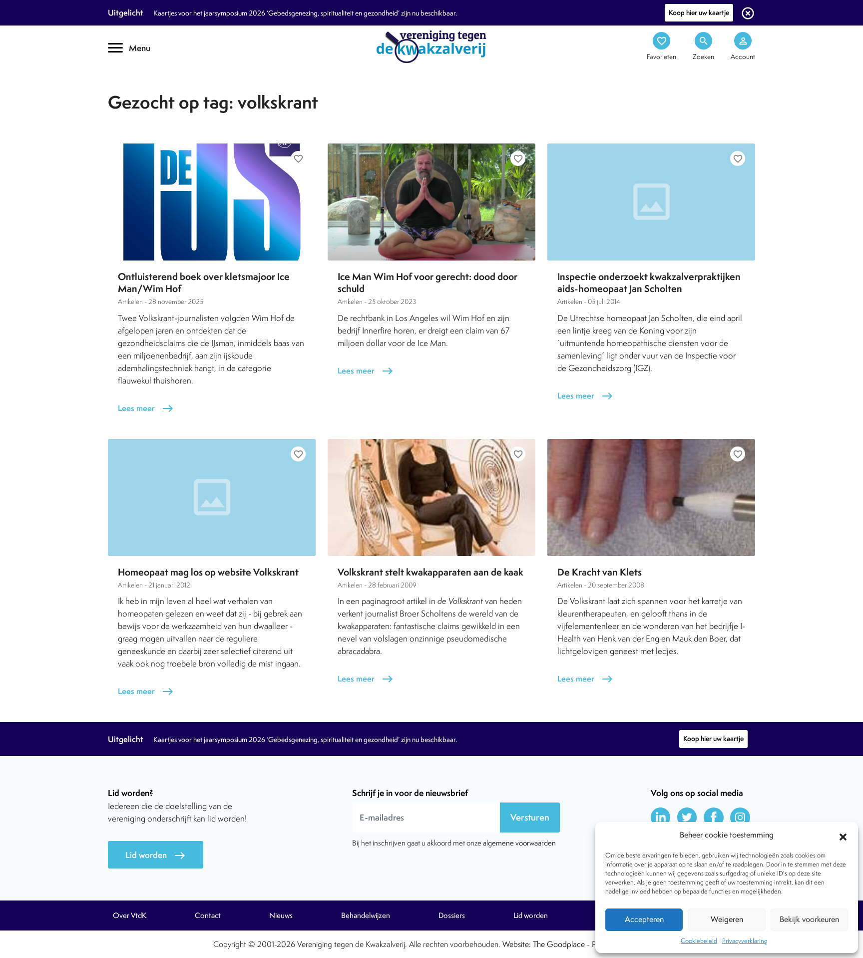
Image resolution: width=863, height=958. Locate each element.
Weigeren (727, 919)
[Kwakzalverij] (431, 46)
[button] (843, 835)
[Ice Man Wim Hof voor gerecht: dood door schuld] (431, 202)
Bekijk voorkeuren (809, 919)
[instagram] (740, 818)
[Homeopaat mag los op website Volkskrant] (212, 497)
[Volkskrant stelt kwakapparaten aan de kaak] (431, 497)
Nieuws (281, 915)
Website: (516, 944)
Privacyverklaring (745, 940)
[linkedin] (661, 818)
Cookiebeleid (699, 940)
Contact (208, 915)
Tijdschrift (141, 88)
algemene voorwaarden (519, 843)
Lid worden (155, 855)
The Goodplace (559, 944)
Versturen (529, 817)
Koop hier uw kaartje (699, 12)
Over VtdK (129, 915)
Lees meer (146, 408)
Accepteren (644, 919)
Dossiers (451, 915)
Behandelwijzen (365, 915)
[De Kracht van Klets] (651, 497)
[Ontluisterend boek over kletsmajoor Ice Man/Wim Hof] (212, 202)
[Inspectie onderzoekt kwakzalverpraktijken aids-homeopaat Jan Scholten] (651, 202)
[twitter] (687, 818)
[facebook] (714, 818)
